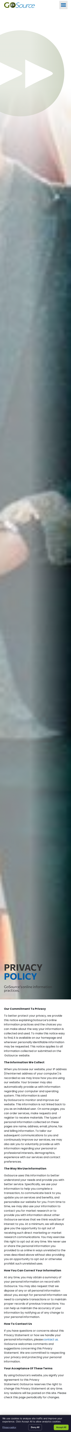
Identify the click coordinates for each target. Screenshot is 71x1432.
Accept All (61, 1427)
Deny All (35, 1427)
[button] (63, 5)
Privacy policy (9, 1427)
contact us (50, 1339)
